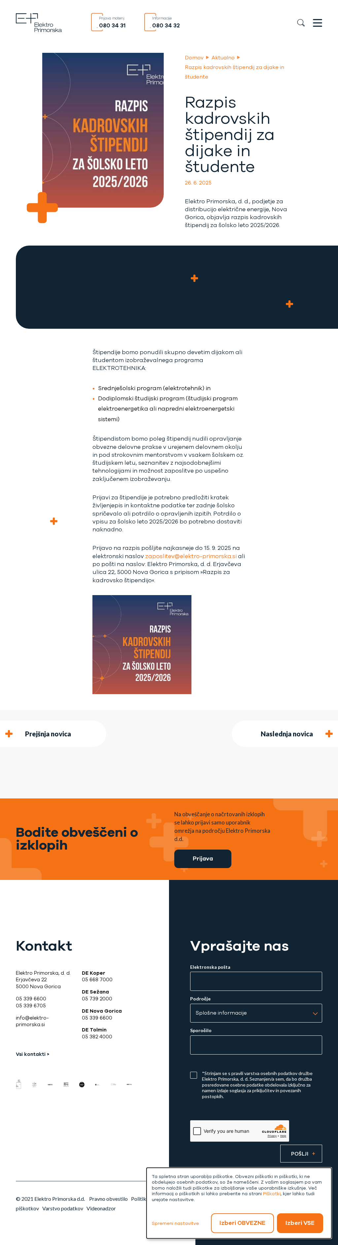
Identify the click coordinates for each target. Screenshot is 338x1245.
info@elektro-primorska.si (32, 1021)
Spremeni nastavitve (175, 1223)
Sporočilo (201, 1030)
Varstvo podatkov (62, 1208)
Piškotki (272, 1194)
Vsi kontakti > (32, 1054)
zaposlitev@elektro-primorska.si (191, 556)
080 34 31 (112, 25)
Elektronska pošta (210, 967)
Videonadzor (101, 1208)
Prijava (203, 858)
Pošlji (300, 1154)
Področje (200, 998)
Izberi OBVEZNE (242, 1223)
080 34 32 (166, 25)
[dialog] (239, 1203)
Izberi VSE (300, 1223)
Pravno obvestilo (108, 1198)
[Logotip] (39, 22)
